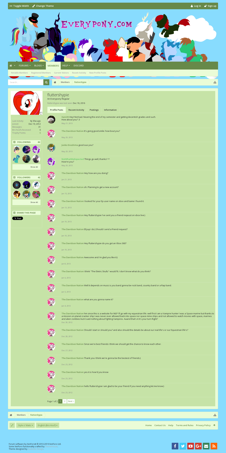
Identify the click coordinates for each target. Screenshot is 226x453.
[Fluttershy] (17, 150)
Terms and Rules (184, 425)
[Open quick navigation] (215, 82)
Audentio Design (35, 449)
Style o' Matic (24, 425)
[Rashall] (17, 185)
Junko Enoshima (70, 145)
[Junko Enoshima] (26, 194)
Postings (94, 109)
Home (148, 425)
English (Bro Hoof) (47, 425)
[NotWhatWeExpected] (36, 150)
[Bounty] (17, 159)
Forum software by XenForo (35, 444)
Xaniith (65, 116)
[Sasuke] (36, 185)
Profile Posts (56, 109)
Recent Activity (79, 72)
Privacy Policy (203, 425)
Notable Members (19, 72)
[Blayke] (17, 194)
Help (65, 65)
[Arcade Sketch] (36, 194)
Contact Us (160, 425)
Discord (79, 65)
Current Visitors (61, 72)
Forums (23, 65)
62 (39, 142)
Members (53, 65)
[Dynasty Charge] (26, 150)
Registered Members (41, 72)
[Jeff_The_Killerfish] (36, 159)
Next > (71, 401)
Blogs (38, 65)
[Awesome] (26, 185)
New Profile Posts (97, 72)
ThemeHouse (51, 446)
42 (39, 177)
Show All (34, 167)
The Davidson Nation (73, 130)
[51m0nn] (26, 159)
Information (110, 109)
